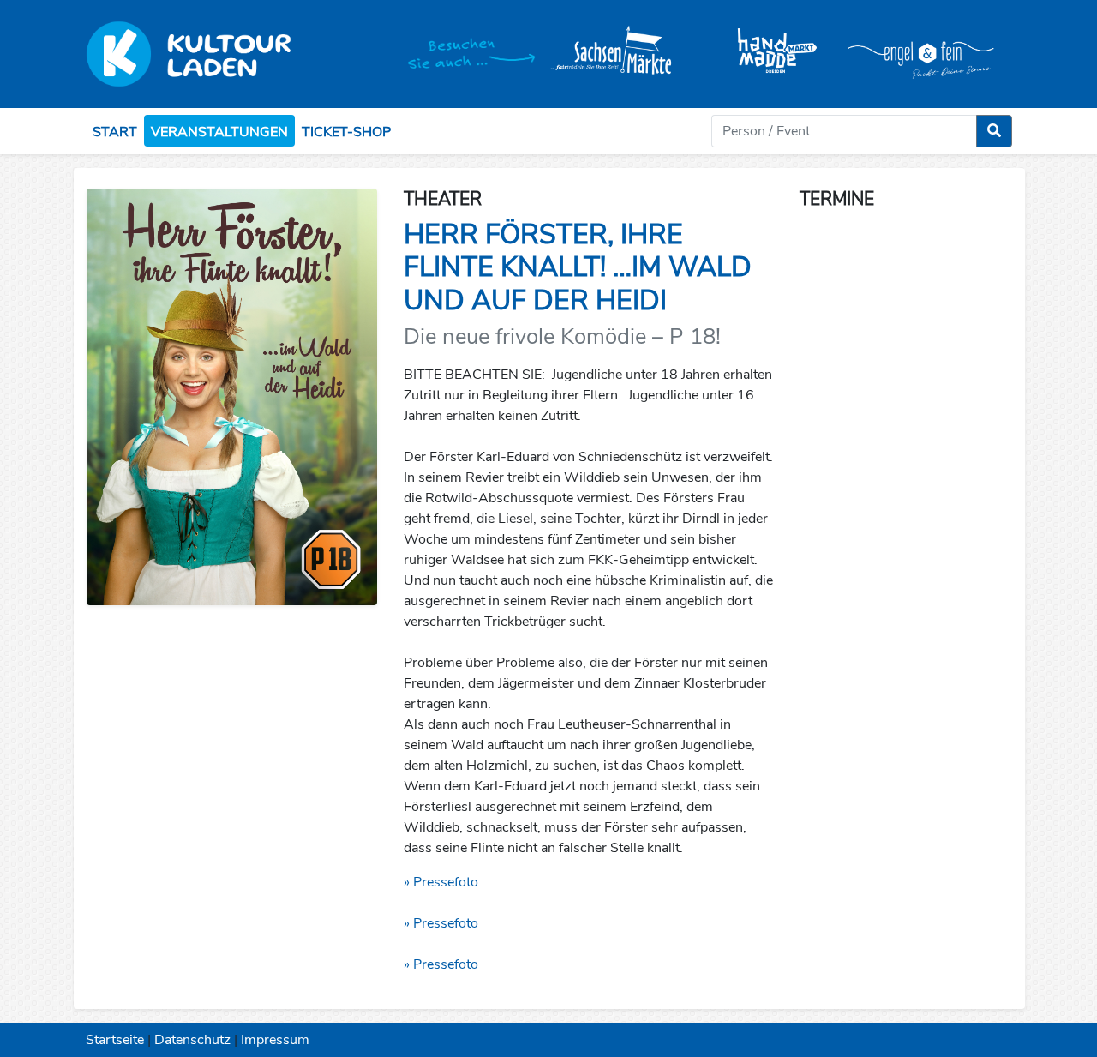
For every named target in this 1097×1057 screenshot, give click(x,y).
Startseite (115, 1039)
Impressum (275, 1039)
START (115, 132)
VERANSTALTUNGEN (219, 132)
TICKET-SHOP (346, 132)
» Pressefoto (441, 882)
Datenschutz (192, 1039)
